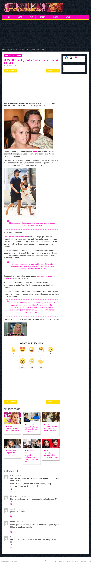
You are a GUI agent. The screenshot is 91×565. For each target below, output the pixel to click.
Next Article (52, 70)
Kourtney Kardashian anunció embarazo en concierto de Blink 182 (31, 456)
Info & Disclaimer (59, 561)
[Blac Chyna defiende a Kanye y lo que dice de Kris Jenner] (32, 417)
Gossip (20, 17)
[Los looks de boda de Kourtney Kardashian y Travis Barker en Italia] (51, 417)
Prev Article (11, 70)
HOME (8, 17)
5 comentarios (20, 65)
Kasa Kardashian (14, 55)
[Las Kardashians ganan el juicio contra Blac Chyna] (51, 443)
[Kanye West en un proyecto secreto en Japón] (12, 443)
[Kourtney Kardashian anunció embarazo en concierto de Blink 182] (32, 443)
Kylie (31, 17)
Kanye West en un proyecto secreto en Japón (12, 452)
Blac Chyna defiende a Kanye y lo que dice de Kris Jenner (31, 428)
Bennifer (55, 17)
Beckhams (69, 17)
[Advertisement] (45, 34)
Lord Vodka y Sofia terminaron (16, 237)
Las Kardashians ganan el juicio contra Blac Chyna (51, 454)
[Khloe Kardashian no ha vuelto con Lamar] (12, 418)
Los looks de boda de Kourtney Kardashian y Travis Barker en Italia (50, 428)
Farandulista (3, 561)
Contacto (83, 561)
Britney (42, 17)
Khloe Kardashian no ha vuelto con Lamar (12, 428)
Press (89, 561)
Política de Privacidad (72, 561)
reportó (35, 151)
